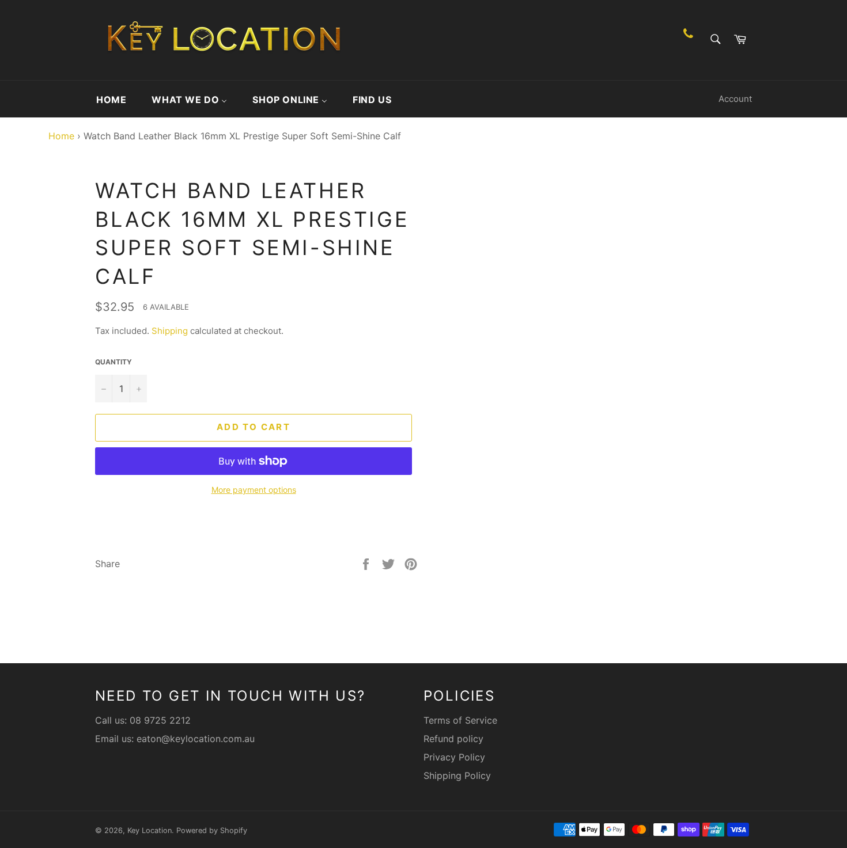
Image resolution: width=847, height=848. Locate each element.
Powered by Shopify (211, 830)
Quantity (113, 362)
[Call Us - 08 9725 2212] (688, 40)
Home (58, 136)
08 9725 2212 (160, 720)
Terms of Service (460, 720)
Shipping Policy (457, 775)
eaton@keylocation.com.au (196, 738)
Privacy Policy (454, 757)
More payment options (253, 490)
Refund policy (453, 738)
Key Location (149, 830)
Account (735, 98)
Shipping (170, 330)
